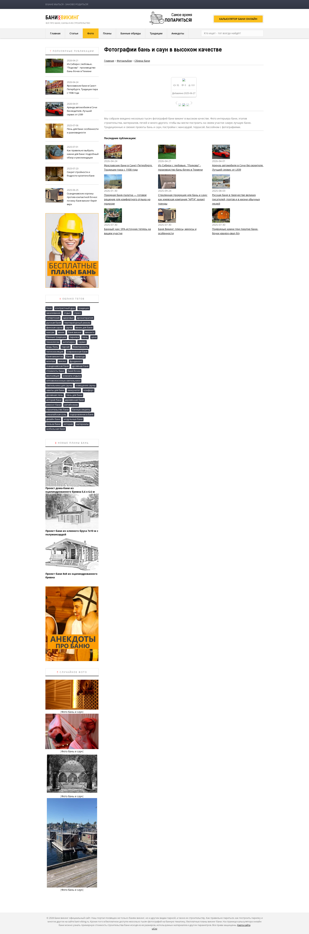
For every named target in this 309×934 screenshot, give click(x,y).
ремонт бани (53, 404)
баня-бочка (74, 370)
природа (80, 356)
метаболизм (71, 404)
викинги (89, 332)
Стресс (77, 313)
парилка (74, 337)
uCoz (154, 928)
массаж (50, 332)
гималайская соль (56, 414)
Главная (109, 60)
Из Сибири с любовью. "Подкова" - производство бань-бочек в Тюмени (81, 67)
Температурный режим (77, 322)
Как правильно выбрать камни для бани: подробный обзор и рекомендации (83, 154)
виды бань (52, 346)
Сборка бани (142, 60)
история (68, 424)
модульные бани (73, 419)
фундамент (76, 361)
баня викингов (54, 356)
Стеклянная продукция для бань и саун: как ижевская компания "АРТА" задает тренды (182, 199)
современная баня (77, 351)
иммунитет (74, 390)
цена (94, 337)
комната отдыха (72, 375)
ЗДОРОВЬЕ (68, 317)
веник (61, 332)
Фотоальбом (124, 60)
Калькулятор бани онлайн (238, 19)
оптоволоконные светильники (63, 380)
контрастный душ (65, 308)
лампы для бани (55, 390)
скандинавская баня (57, 366)
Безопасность (80, 346)
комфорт (89, 390)
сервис (82, 342)
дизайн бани (53, 419)
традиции (83, 308)
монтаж (50, 361)
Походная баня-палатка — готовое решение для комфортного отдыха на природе (127, 199)
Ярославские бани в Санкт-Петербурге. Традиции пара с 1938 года (82, 89)
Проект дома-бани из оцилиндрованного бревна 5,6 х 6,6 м (70, 489)
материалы (82, 424)
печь (85, 337)
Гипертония (53, 317)
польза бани (53, 424)
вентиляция (52, 375)
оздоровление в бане (81, 414)
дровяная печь (54, 395)
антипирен (69, 342)
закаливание (53, 313)
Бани (62, 18)
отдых (67, 313)
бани (69, 356)
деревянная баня (74, 399)
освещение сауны (85, 385)
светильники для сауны (59, 385)
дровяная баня (80, 366)
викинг (62, 361)
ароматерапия (85, 317)
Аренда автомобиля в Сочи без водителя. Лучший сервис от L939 (82, 111)
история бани (54, 399)
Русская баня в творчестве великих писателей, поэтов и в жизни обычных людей (236, 199)
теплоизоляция (54, 351)
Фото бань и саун (72, 712)
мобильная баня (55, 428)
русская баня (53, 322)
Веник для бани (83, 327)
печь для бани (74, 395)
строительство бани (57, 409)
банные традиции (56, 337)
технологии (52, 342)
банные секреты (81, 409)
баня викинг (75, 332)
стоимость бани (55, 370)
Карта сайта (243, 925)
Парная (66, 346)
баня (49, 308)
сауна (69, 327)
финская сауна (54, 327)
